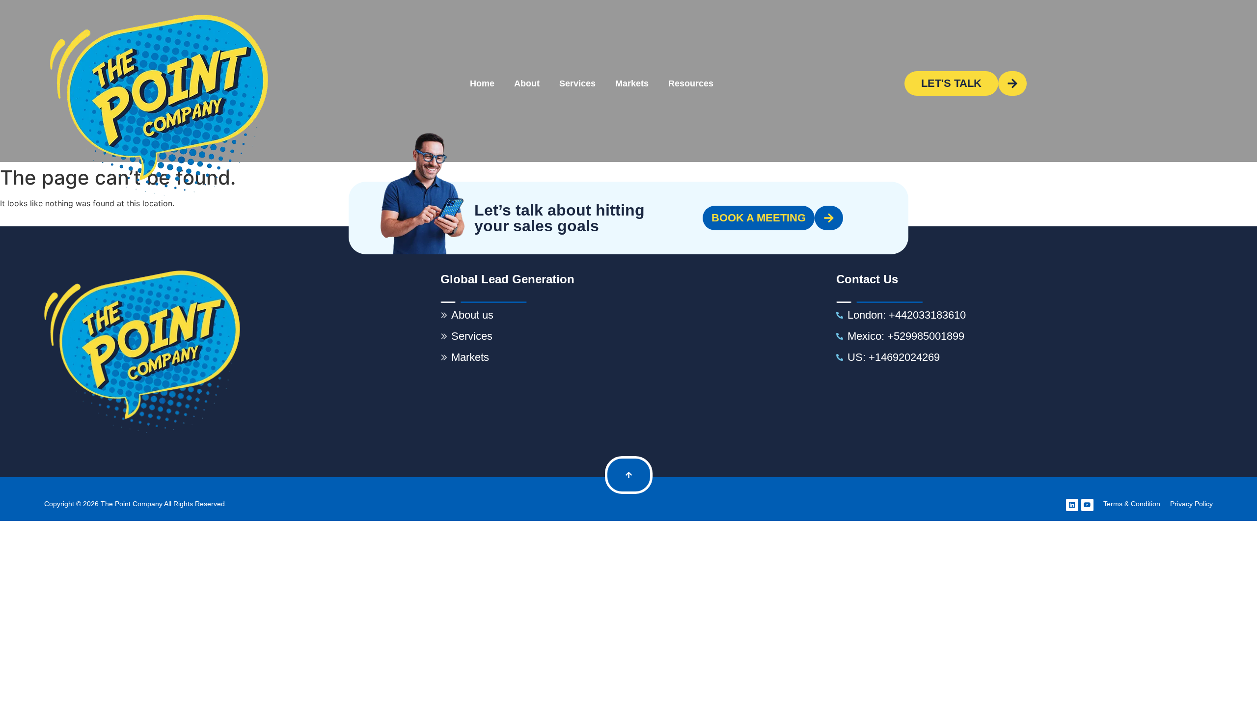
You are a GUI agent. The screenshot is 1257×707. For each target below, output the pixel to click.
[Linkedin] (1072, 505)
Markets (632, 83)
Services (577, 83)
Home (482, 83)
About (527, 83)
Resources (690, 83)
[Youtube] (1087, 505)
